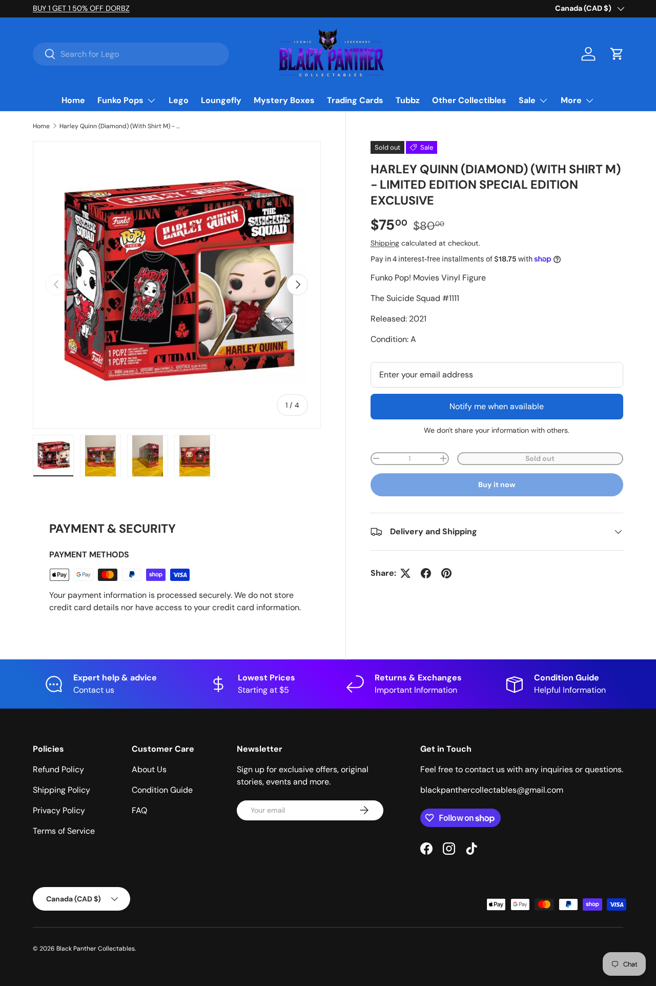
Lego (179, 100)
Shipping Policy (61, 789)
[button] (617, 54)
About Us (149, 769)
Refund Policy (58, 769)
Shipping (385, 243)
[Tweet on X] (405, 573)
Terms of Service (64, 831)
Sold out (540, 458)
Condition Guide (162, 789)
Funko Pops (120, 100)
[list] (176, 285)
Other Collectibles (469, 100)
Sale (527, 100)
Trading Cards (355, 100)
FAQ (139, 810)
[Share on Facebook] (426, 573)
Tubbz (408, 100)
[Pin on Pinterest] (446, 573)
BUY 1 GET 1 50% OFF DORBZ (81, 8)
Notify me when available (496, 406)
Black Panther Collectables (95, 948)
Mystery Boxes (284, 100)
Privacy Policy (59, 810)
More (571, 100)
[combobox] (131, 54)
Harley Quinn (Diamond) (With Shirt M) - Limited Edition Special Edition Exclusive (120, 126)
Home (73, 100)
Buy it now (497, 484)
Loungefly (221, 100)
